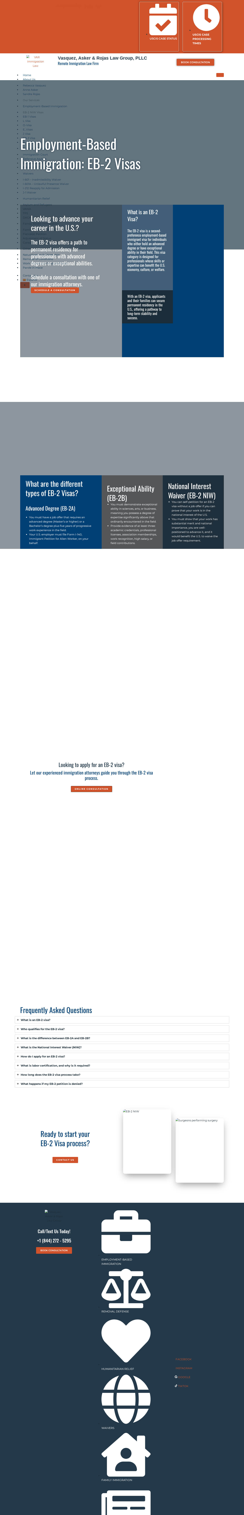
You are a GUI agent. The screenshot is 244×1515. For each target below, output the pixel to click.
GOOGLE (183, 1377)
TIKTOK (182, 1386)
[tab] (122, 1020)
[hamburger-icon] (220, 75)
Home (27, 75)
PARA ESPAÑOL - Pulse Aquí (79, 6)
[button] (91, 789)
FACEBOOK (184, 1359)
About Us (29, 79)
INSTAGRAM (184, 1368)
